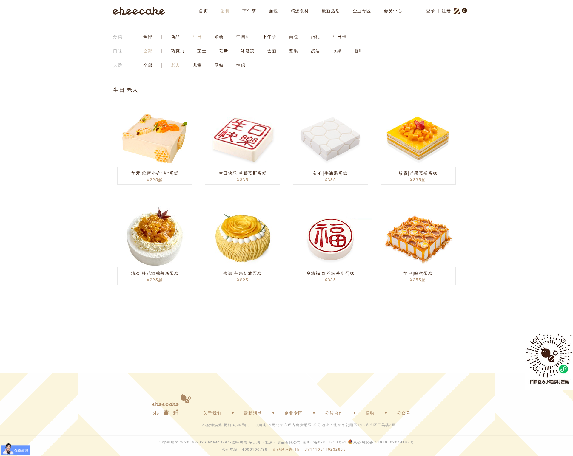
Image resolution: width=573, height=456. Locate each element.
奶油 (315, 51)
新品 (175, 36)
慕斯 (223, 51)
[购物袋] (456, 10)
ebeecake (139, 10)
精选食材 (300, 10)
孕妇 (219, 65)
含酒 (272, 51)
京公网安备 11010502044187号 (384, 441)
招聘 (370, 413)
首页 (203, 10)
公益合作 (334, 413)
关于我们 (212, 413)
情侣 (241, 65)
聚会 (219, 36)
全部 (148, 36)
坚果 (293, 51)
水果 (337, 51)
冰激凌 (248, 51)
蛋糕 (225, 10)
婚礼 (315, 36)
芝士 (202, 51)
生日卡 (340, 36)
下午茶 (249, 10)
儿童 (197, 65)
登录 (430, 10)
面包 (273, 10)
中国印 (243, 36)
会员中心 (393, 10)
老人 (175, 65)
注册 (446, 10)
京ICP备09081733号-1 (324, 441)
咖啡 (359, 51)
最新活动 (331, 10)
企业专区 (362, 10)
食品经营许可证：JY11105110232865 (309, 449)
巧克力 (178, 51)
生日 (197, 36)
